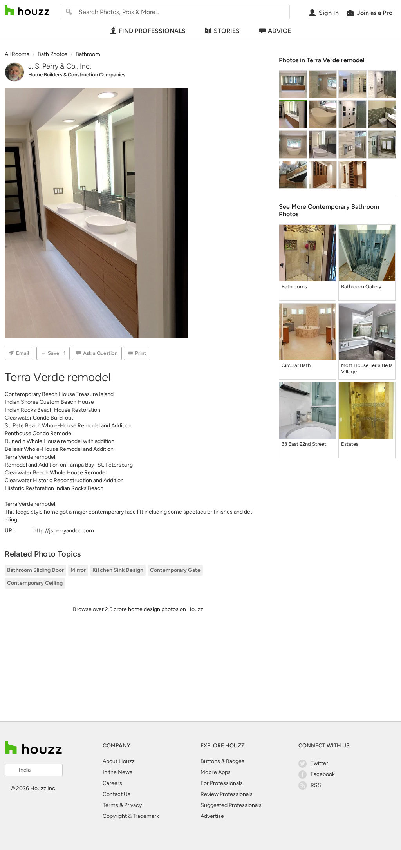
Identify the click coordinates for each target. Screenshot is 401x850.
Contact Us (116, 794)
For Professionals (221, 783)
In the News (117, 772)
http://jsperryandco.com (63, 530)
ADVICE (279, 30)
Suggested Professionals (231, 805)
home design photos (153, 609)
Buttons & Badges (222, 761)
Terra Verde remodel (336, 60)
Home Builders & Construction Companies (76, 75)
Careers (112, 783)
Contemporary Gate (175, 570)
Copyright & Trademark (131, 816)
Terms (110, 805)
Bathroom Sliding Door (35, 570)
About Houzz (119, 761)
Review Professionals (226, 794)
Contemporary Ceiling (35, 583)
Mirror (78, 570)
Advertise (212, 816)
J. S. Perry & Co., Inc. (59, 66)
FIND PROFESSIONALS (152, 30)
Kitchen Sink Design (117, 570)
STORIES (227, 30)
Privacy (133, 805)
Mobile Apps (215, 772)
